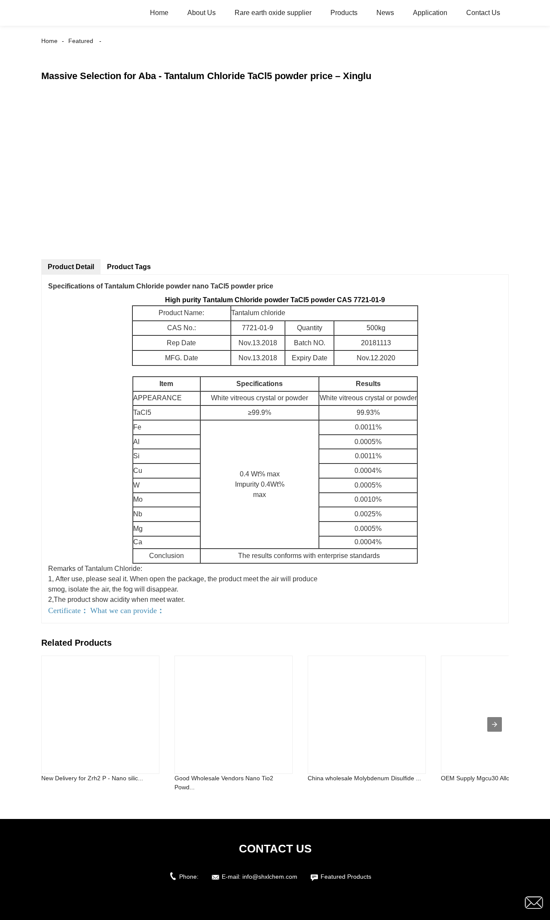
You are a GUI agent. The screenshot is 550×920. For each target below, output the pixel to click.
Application (430, 12)
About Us (201, 12)
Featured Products (346, 876)
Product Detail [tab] (71, 266)
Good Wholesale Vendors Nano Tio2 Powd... (223, 783)
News (385, 12)
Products (344, 12)
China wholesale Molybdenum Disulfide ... (364, 778)
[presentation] (494, 724)
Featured (80, 40)
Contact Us (483, 12)
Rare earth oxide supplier (273, 12)
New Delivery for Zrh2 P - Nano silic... (92, 778)
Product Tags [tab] (129, 266)
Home (159, 12)
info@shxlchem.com (269, 876)
